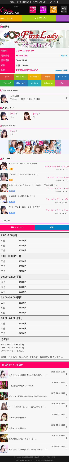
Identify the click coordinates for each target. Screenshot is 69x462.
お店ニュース (48, 83)
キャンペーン (62, 77)
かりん (13, 115)
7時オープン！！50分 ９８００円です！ (25, 207)
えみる (66, 177)
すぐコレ (48, 77)
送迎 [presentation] (52, 227)
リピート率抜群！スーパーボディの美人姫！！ (37, 405)
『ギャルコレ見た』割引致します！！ (24, 174)
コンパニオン (34, 77)
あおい (13, 132)
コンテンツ (34, 83)
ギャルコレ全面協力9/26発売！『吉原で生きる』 (37, 394)
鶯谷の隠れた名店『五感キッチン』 (37, 437)
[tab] (17, 227)
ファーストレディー (25, 50)
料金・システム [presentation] (17, 227)
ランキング (7, 83)
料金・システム (21, 77)
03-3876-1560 (23, 55)
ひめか (66, 199)
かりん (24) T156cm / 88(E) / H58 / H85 (25, 97)
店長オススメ (20, 83)
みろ (67, 188)
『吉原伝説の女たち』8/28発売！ (37, 384)
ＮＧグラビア (40, 18)
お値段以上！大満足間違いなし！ (22, 196)
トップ (7, 77)
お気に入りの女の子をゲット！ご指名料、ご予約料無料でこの (33, 185)
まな (36, 115)
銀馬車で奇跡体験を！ (37, 416)
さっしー (65, 166)
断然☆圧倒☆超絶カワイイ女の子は (23, 163)
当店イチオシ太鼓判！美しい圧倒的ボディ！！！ (37, 373)
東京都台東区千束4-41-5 (28, 70)
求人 (62, 83)
